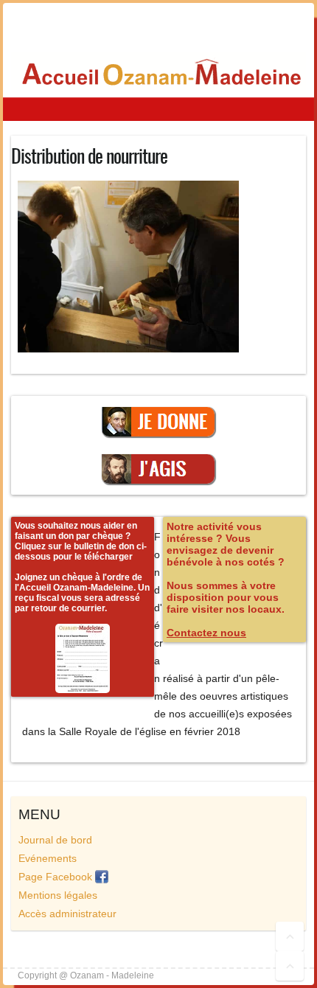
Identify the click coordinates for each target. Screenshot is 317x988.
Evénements (47, 858)
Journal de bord (55, 840)
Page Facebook (56, 877)
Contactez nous (206, 633)
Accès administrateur (67, 913)
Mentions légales (57, 895)
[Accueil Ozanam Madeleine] (158, 73)
